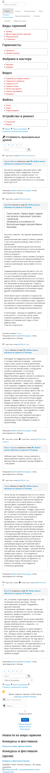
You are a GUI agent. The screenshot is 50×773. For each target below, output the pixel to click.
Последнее (5, 15)
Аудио (8, 108)
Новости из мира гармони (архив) (17, 746)
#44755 (20, 199)
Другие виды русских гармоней (18, 34)
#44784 (20, 344)
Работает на (19, 696)
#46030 (37, 582)
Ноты (41, 11)
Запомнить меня (25, 713)
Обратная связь (20, 21)
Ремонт (9, 124)
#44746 (20, 155)
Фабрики (9, 67)
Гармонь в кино (12, 86)
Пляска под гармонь (14, 91)
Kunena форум (30, 696)
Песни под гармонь (14, 89)
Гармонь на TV (12, 83)
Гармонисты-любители (15, 81)
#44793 (20, 480)
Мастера (9, 64)
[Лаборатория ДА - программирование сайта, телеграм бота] (25, 770)
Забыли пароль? (25, 724)
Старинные (10, 39)
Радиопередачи (12, 110)
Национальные (12, 36)
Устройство (10, 122)
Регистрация (26, 190)
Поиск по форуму (7, 17)
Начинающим (29, 11)
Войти (14, 190)
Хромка (9, 31)
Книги (8, 105)
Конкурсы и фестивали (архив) (15, 761)
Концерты (10, 94)
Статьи (18, 11)
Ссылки (7, 21)
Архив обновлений (22, 16)
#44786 (37, 439)
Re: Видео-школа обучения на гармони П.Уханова (24, 162)
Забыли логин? (25, 726)
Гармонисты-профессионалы (18, 78)
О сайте (37, 16)
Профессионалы (13, 53)
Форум (7, 11)
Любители (10, 50)
